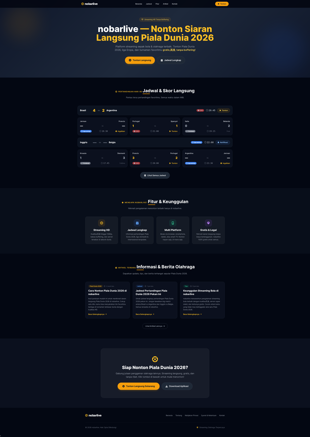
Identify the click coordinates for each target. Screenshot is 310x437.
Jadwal (149, 4)
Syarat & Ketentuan (208, 415)
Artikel (165, 4)
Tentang (178, 415)
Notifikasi (224, 142)
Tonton (223, 4)
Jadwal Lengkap (172, 60)
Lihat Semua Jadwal (156, 175)
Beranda (138, 4)
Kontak (174, 4)
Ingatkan (121, 131)
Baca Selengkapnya (96, 314)
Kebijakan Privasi (191, 415)
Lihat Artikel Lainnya (153, 326)
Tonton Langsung (142, 60)
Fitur (157, 4)
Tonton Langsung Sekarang (140, 386)
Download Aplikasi (179, 386)
